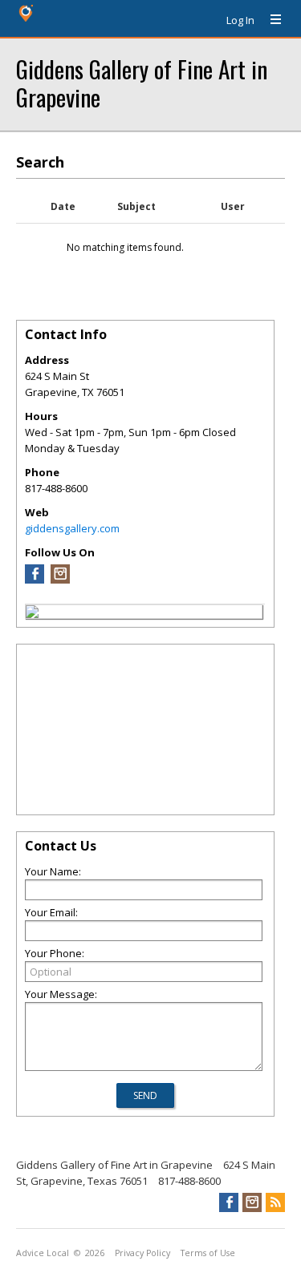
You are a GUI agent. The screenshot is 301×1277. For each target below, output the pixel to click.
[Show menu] (269, 20)
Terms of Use (208, 1253)
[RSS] (275, 1202)
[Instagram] (60, 579)
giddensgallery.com (72, 528)
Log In (240, 20)
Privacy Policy (142, 1253)
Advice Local (42, 1253)
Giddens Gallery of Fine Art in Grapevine (141, 82)
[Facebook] (34, 579)
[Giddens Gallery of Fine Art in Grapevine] (32, 614)
